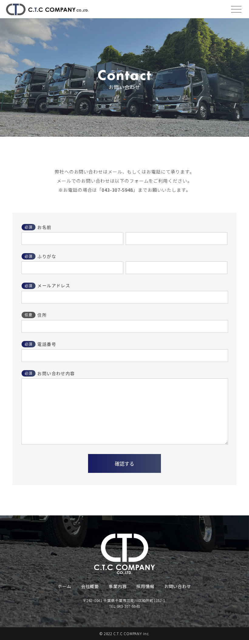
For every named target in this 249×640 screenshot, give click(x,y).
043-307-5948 (117, 190)
